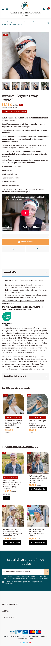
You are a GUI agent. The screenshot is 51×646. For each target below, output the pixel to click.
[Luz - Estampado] (9, 494)
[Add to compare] (37, 249)
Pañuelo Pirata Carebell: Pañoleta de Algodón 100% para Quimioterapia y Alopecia (12, 484)
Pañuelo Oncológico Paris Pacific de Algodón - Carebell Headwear (37, 532)
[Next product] (48, 23)
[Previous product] (47, 23)
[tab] (25, 273)
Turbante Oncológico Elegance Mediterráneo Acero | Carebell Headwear (37, 424)
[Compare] (22, 401)
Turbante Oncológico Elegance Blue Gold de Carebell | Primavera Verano (13, 424)
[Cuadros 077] (6, 494)
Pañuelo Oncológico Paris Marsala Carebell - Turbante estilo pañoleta (38, 479)
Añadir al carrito (27, 242)
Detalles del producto (15, 376)
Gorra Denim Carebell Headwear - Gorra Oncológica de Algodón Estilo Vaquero (12, 532)
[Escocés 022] (4, 494)
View (6, 498)
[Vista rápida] (22, 406)
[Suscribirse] (46, 572)
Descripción (10, 272)
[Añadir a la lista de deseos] (13, 249)
